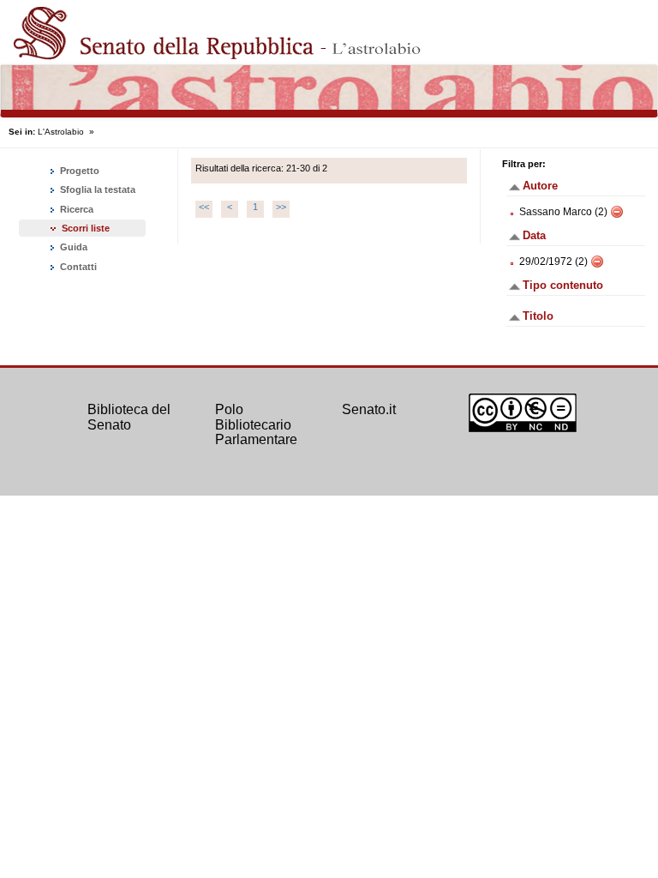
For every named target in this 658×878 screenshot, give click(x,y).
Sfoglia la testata (96, 189)
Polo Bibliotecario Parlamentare (256, 424)
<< (204, 206)
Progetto (78, 170)
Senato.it (369, 409)
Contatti (77, 267)
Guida (72, 247)
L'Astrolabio (61, 131)
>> (281, 206)
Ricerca (75, 209)
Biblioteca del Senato (128, 417)
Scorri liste (86, 228)
